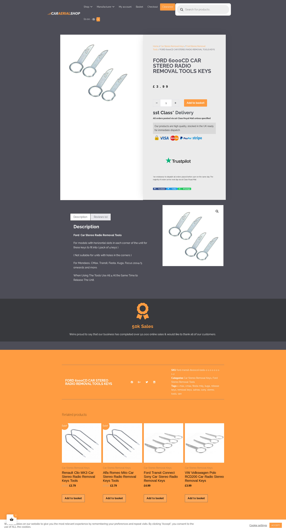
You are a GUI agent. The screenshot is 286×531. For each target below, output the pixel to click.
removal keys (184, 389)
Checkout (152, 6)
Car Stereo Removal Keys (172, 46)
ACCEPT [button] (275, 525)
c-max (180, 386)
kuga (207, 386)
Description (80, 217)
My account (125, 6)
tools (174, 393)
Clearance (167, 6)
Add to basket (195, 102)
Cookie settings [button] (258, 525)
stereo (210, 389)
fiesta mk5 (198, 386)
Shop (86, 6)
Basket (139, 6)
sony (203, 389)
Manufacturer (104, 6)
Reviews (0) (101, 217)
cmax (188, 386)
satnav (196, 389)
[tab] (80, 217)
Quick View (82, 458)
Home (156, 46)
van (180, 393)
